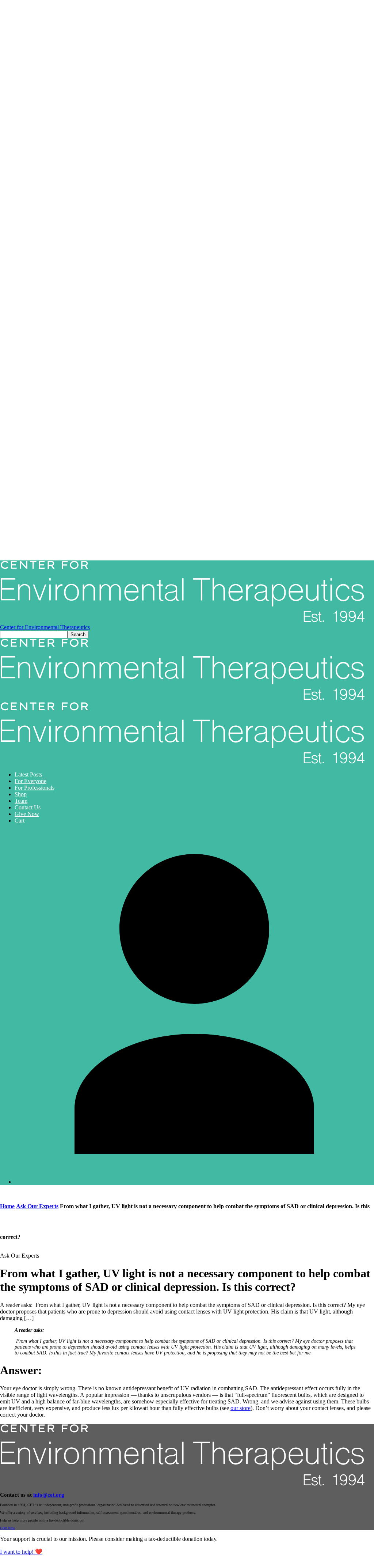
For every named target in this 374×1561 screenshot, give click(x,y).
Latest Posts (28, 774)
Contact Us (28, 807)
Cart (19, 820)
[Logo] (182, 698)
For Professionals (34, 788)
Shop (21, 794)
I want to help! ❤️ (21, 1552)
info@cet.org (48, 1495)
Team (21, 801)
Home (7, 1206)
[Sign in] (194, 1182)
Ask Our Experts (37, 1206)
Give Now (27, 814)
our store (240, 1408)
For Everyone (30, 781)
